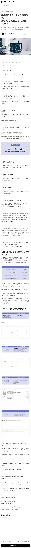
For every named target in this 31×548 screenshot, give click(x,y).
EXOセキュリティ (9, 33)
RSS (19, 541)
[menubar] (25, 34)
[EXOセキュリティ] (3, 34)
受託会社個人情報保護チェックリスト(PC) (12, 62)
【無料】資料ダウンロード (15, 545)
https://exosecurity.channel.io (9, 509)
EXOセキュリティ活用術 (7, 11)
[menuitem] (25, 34)
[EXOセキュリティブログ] (6, 2)
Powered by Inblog (26, 541)
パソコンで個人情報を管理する (9, 65)
